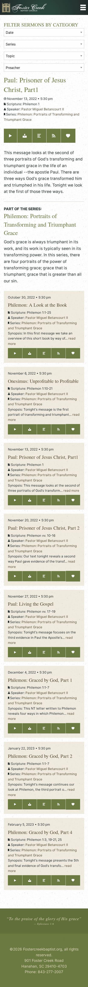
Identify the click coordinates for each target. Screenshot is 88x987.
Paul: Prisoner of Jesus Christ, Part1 (43, 457)
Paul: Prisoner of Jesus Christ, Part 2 (43, 528)
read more (71, 490)
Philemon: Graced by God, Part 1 (40, 680)
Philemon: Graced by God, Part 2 (40, 756)
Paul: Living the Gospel (30, 604)
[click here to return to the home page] (33, 7)
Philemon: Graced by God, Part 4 (40, 832)
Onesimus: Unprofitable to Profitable (43, 381)
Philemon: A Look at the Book (37, 305)
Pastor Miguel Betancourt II (42, 109)
